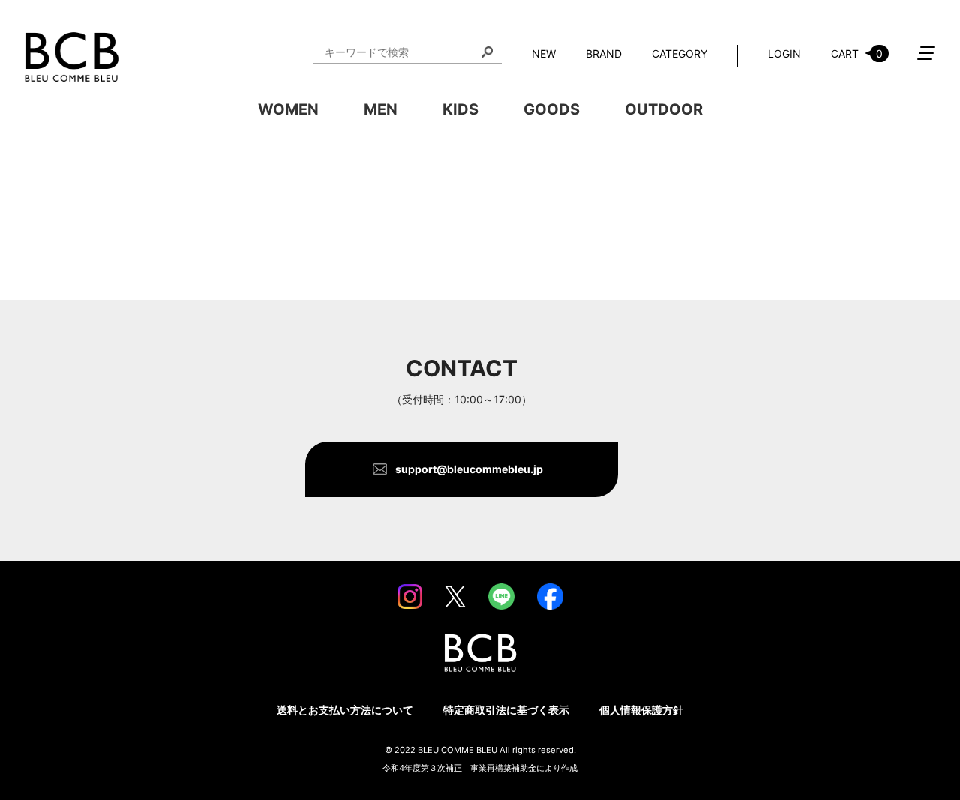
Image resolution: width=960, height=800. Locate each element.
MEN (381, 109)
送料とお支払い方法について (345, 709)
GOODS (552, 109)
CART (857, 53)
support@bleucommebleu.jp (469, 469)
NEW (544, 53)
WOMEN (288, 109)
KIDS (460, 109)
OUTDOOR (664, 109)
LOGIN (784, 53)
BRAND (604, 53)
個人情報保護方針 (641, 709)
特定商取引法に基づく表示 (506, 709)
